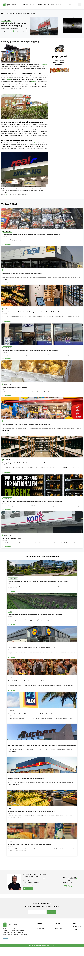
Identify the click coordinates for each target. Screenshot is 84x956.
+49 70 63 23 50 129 (66, 885)
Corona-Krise (43, 64)
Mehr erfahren (6, 244)
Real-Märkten (34, 142)
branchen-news (10, 13)
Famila (9, 79)
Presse (56, 926)
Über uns (58, 4)
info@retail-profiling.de (67, 886)
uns (7, 194)
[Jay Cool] (72, 25)
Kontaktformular (77, 926)
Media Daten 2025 (58, 928)
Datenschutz (45, 945)
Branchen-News (38, 4)
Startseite (3, 13)
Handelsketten (27, 4)
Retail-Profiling (49, 4)
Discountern (34, 81)
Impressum (52, 945)
